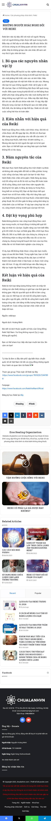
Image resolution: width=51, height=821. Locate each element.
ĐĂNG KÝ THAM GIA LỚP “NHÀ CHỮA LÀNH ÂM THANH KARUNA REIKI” (38, 547)
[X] (11, 415)
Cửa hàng (34, 807)
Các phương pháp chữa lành (21, 15)
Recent (13, 593)
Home (6, 15)
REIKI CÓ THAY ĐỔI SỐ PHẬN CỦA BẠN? (37, 576)
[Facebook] (5, 415)
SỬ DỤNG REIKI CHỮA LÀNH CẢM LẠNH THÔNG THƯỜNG (12, 577)
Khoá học (35, 803)
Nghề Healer (25, 803)
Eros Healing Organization (26, 432)
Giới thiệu (25, 811)
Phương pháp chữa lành (13, 807)
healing (20, 404)
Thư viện (43, 807)
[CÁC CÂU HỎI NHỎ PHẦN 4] (13, 537)
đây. (22, 395)
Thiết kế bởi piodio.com (39, 782)
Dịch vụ (27, 807)
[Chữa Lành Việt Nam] (17, 4)
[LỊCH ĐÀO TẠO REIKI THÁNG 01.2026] (10, 605)
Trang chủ (15, 803)
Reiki (35, 15)
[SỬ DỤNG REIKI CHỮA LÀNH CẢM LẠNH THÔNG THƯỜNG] (13, 566)
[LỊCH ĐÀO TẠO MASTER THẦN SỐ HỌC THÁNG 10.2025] (10, 628)
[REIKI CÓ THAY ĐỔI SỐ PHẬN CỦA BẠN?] (38, 566)
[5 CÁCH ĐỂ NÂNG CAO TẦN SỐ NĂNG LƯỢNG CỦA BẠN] (10, 617)
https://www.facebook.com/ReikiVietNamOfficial (22, 388)
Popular (38, 593)
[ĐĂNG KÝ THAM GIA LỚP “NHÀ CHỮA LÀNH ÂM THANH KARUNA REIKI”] (38, 534)
